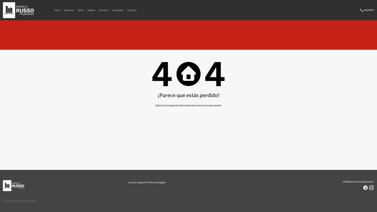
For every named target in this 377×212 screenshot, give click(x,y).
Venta (80, 10)
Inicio (57, 10)
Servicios (103, 10)
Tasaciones (117, 10)
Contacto (132, 10)
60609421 (368, 10)
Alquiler (91, 10)
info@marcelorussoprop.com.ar (358, 181)
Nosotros (68, 10)
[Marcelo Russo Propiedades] (18, 16)
